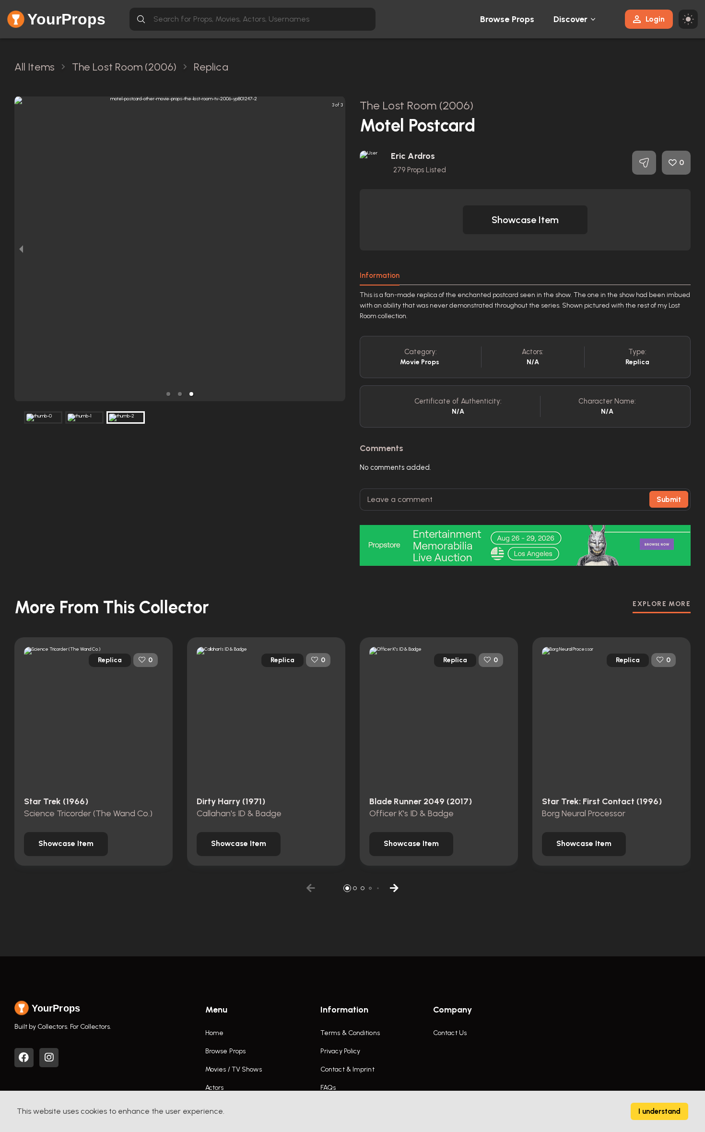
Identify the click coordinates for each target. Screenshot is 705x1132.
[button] (168, 394)
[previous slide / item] (21, 249)
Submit (669, 499)
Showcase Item (525, 220)
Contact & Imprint (347, 1069)
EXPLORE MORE (662, 604)
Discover (570, 19)
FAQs (328, 1088)
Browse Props (507, 19)
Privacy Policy (340, 1051)
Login (655, 19)
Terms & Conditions (350, 1033)
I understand (659, 1111)
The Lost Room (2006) (416, 105)
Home (214, 1033)
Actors (214, 1088)
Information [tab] (380, 275)
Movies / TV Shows (233, 1069)
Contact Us (450, 1033)
